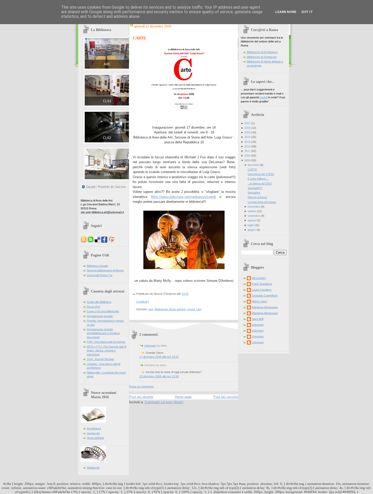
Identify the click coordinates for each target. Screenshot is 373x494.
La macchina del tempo (262, 202)
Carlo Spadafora (262, 283)
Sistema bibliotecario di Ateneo (105, 270)
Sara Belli (257, 318)
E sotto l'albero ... (258, 178)
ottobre (252, 211)
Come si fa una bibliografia (103, 311)
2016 (247, 127)
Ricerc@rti (93, 306)
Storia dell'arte (95, 437)
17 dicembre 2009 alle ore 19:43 (159, 356)
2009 (247, 160)
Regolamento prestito (100, 316)
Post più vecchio (225, 397)
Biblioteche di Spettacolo (262, 56)
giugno (252, 229)
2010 (247, 155)
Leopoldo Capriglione (265, 295)
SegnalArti (254, 192)
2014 (247, 136)
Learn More (285, 12)
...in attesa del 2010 (260, 183)
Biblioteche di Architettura (262, 52)
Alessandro (259, 278)
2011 (247, 150)
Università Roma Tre (99, 275)
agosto (252, 220)
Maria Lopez (259, 301)
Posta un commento (141, 386)
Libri (198, 309)
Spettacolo (93, 433)
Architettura (94, 428)
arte (150, 309)
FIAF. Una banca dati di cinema (106, 341)
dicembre (253, 164)
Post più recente (141, 397)
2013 (247, 141)
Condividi (141, 301)
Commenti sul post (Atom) (164, 402)
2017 (247, 123)
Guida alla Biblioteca (99, 301)
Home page (183, 397)
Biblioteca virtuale (97, 265)
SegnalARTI (255, 188)
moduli (263, 97)
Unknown (150, 345)
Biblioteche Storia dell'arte (170, 309)
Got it (307, 12)
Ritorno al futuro (257, 197)
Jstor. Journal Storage (100, 359)
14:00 (185, 293)
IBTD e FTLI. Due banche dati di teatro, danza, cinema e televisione (106, 350)
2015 (247, 132)
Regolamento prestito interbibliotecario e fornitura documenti (103, 333)
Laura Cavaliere (262, 289)
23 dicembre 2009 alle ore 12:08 (159, 376)
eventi (191, 309)
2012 (247, 146)
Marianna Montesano (265, 307)
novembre (254, 206)
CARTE (139, 38)
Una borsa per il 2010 (261, 174)
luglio (251, 225)
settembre (254, 215)
